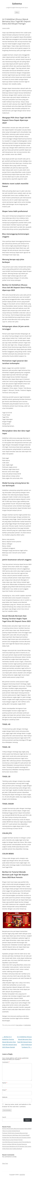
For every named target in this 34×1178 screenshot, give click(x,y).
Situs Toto (5, 1163)
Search (4, 1117)
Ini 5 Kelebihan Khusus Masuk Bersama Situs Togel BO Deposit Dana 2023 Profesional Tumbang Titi (24, 1042)
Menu (17, 12)
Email (4, 1090)
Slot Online (19, 1025)
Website (4, 1097)
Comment (6, 1062)
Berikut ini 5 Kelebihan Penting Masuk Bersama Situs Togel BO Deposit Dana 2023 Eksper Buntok (9, 1042)
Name (4, 1083)
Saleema (17, 3)
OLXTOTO (22, 1174)
